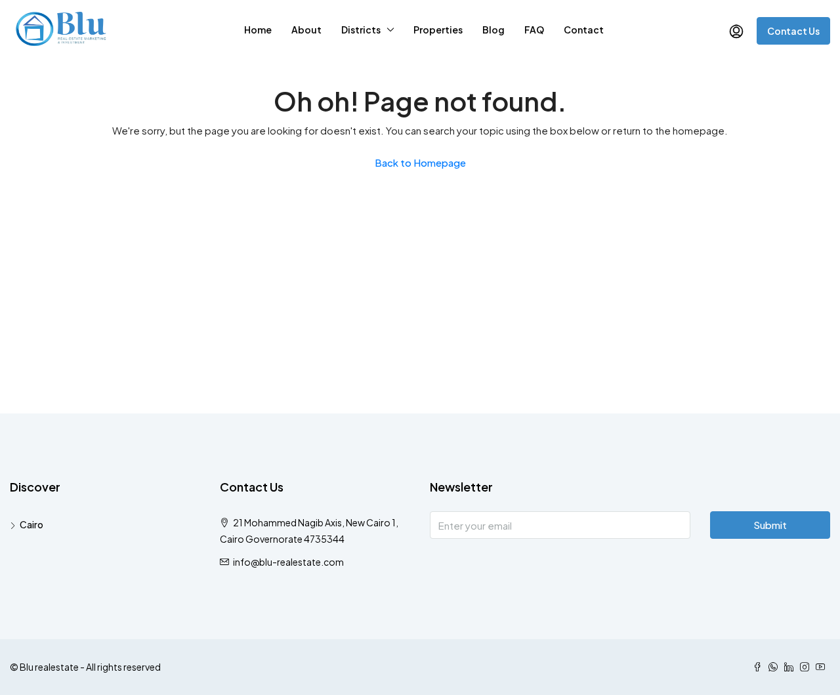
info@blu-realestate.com (288, 562)
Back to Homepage (420, 162)
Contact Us (793, 31)
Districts (361, 29)
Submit (770, 524)
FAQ (534, 29)
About (306, 29)
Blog (493, 29)
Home (258, 29)
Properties (438, 29)
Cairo (31, 524)
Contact (584, 29)
